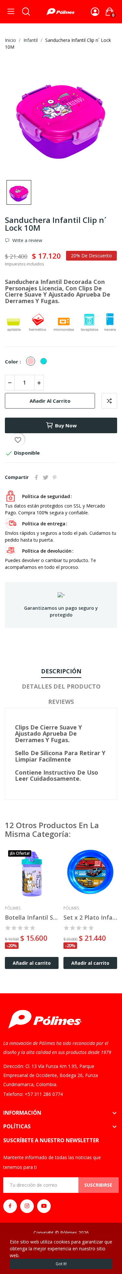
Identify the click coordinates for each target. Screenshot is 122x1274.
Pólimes (12, 908)
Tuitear (45, 477)
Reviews (61, 701)
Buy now (66, 425)
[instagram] (27, 1206)
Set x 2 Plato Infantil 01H (90, 917)
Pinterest (54, 477)
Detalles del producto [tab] (61, 686)
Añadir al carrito (50, 401)
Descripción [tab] (61, 671)
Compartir (36, 477)
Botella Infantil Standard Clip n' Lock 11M (32, 917)
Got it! (61, 1264)
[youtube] (44, 1206)
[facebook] (10, 1206)
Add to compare (109, 401)
